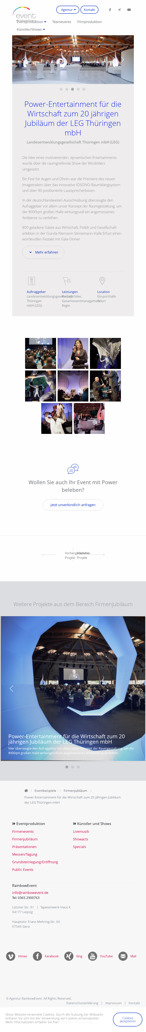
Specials (79, 846)
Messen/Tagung (24, 854)
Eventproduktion (30, 21)
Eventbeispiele (45, 790)
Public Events (22, 869)
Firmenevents (23, 831)
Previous (23, 59)
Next (122, 59)
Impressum (113, 1003)
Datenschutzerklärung (82, 1003)
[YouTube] (129, 10)
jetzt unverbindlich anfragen (73, 504)
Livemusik (81, 831)
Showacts (80, 839)
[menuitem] (68, 10)
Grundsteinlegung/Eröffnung (35, 862)
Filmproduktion (89, 21)
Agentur (67, 10)
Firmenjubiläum (75, 790)
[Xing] (119, 10)
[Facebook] (110, 10)
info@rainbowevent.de (30, 892)
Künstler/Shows (29, 29)
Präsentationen (24, 846)
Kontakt (89, 10)
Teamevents (61, 21)
